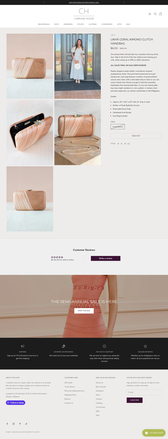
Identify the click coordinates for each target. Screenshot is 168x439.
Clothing (99, 403)
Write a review (105, 258)
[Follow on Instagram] (13, 424)
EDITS (56, 24)
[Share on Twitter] (122, 144)
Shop (98, 395)
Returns (67, 399)
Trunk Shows (69, 387)
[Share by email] (129, 144)
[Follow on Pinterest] (20, 424)
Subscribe (134, 400)
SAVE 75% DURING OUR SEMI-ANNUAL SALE (84, 2)
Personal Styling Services (74, 391)
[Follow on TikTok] (26, 424)
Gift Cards (68, 383)
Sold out (136, 136)
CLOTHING (93, 24)
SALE (128, 24)
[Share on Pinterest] (125, 144)
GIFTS (119, 24)
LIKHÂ (113, 35)
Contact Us (68, 403)
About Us (99, 383)
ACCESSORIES (107, 24)
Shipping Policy (70, 395)
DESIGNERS (68, 24)
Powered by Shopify (32, 432)
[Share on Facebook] (118, 144)
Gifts (97, 411)
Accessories (100, 407)
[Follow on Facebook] (7, 424)
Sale (97, 415)
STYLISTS (80, 24)
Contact (99, 399)
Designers (100, 391)
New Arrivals (101, 387)
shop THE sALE (84, 311)
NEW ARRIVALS (44, 24)
